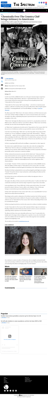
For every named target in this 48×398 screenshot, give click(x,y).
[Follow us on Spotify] (46, 4)
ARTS (2, 14)
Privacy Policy (28, 381)
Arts (5, 379)
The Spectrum (4, 351)
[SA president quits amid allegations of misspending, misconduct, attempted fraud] (40, 271)
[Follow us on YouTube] (46, 2)
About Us (27, 377)
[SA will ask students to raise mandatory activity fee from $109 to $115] (11, 271)
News (5, 377)
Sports (5, 380)
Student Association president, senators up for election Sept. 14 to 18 (25, 279)
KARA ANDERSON (9, 78)
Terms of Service (28, 380)
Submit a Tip (4, 2)
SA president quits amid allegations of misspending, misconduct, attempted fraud (40, 279)
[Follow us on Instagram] (44, 2)
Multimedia (6, 382)
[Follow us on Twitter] (39, 2)
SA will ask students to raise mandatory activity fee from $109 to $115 (11, 279)
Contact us (27, 378)
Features (5, 378)
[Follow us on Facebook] (42, 2)
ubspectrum (10, 351)
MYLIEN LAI (4, 317)
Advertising (27, 379)
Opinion (5, 381)
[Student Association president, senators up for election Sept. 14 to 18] (26, 271)
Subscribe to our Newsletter (6, 5)
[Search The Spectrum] (46, 10)
